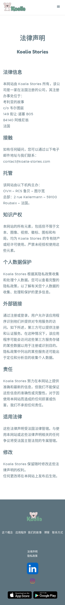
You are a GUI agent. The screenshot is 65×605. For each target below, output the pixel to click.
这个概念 (7, 532)
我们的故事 (35, 532)
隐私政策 (32, 556)
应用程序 (20, 532)
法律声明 (32, 551)
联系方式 (57, 532)
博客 (47, 532)
